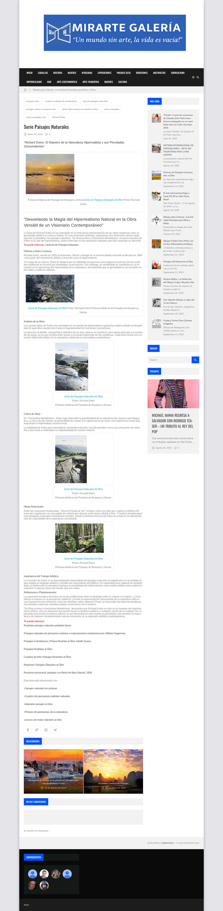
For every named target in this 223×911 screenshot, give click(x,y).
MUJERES (72, 73)
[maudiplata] (44, 885)
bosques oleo (32, 101)
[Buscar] (197, 77)
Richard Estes (59, 117)
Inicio (26, 905)
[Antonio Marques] (32, 873)
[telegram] (55, 730)
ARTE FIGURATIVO (91, 82)
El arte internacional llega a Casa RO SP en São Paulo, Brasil (176, 196)
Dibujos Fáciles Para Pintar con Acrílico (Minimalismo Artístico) (63, 90)
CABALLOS (43, 73)
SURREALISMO (177, 73)
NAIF (49, 82)
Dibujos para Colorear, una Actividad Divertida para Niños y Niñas (178, 220)
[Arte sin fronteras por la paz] (44, 873)
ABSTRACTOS (159, 73)
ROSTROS (57, 73)
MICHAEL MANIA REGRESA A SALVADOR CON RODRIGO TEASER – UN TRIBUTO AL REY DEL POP (172, 423)
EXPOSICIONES (104, 73)
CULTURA (122, 82)
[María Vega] (67, 873)
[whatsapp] (46, 730)
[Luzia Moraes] (55, 873)
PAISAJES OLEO (124, 73)
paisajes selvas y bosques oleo (41, 109)
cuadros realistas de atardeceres (61, 101)
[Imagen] (173, 393)
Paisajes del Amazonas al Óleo (178, 261)
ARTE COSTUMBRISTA (67, 82)
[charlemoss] (32, 885)
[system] (193, 77)
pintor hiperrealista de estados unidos (80, 109)
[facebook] (28, 730)
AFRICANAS (87, 73)
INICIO (29, 73)
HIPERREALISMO (34, 82)
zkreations (167, 843)
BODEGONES (142, 73)
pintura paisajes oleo (36, 117)
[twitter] (37, 730)
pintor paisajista (111, 109)
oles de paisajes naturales (95, 101)
